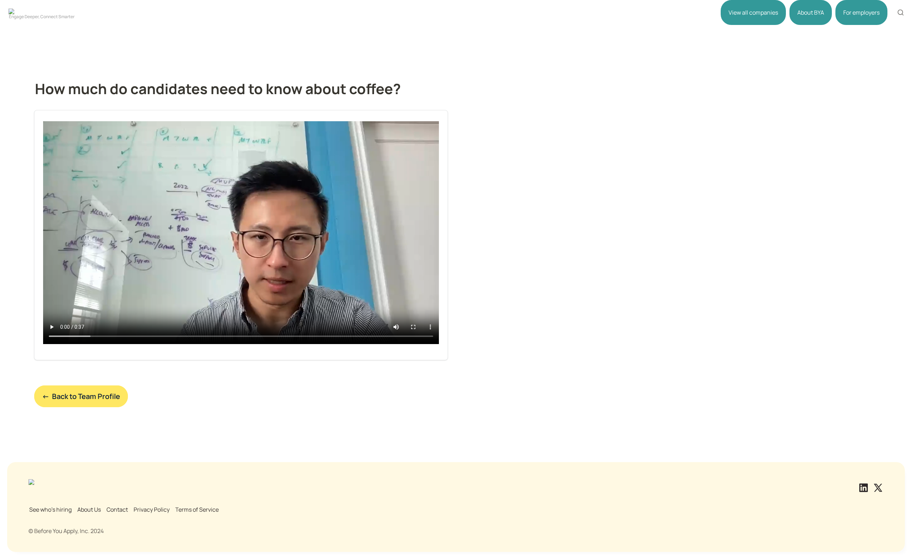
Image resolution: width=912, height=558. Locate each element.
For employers (861, 12)
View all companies (753, 12)
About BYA (810, 12)
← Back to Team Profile (81, 396)
